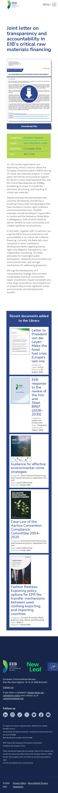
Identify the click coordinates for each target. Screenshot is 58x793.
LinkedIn (5, 714)
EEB (12, 666)
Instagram (12, 714)
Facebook (41, 714)
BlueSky (34, 714)
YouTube (48, 714)
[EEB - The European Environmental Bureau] (13, 4)
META (34, 667)
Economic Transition (33, 137)
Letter (44, 143)
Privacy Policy (19, 783)
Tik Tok (19, 714)
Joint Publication (31, 143)
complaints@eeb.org (13, 698)
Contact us (8, 687)
